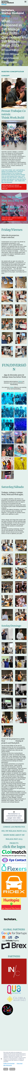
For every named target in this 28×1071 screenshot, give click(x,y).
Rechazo (12, 1069)
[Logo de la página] (7, 3)
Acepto (6, 1069)
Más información (7, 1065)
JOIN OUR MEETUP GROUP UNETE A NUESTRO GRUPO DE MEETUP (13, 187)
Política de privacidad (8, 1063)
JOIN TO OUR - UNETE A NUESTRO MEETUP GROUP (13, 218)
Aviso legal (19, 1063)
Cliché (20, 381)
